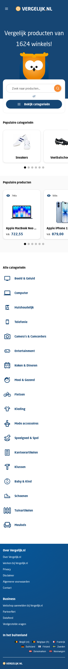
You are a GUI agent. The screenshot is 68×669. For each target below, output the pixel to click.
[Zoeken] (57, 88)
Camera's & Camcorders (30, 336)
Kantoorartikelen (26, 452)
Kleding (20, 409)
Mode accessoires (26, 423)
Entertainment (25, 351)
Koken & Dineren (26, 365)
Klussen (20, 467)
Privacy (7, 569)
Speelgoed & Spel (27, 438)
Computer (21, 293)
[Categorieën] (6, 8)
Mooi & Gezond (25, 380)
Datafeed (8, 617)
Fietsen (20, 394)
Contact (7, 587)
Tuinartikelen (24, 510)
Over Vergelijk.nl (12, 556)
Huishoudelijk (24, 307)
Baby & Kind (23, 481)
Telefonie (21, 322)
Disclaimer (8, 575)
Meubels (20, 525)
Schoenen (21, 496)
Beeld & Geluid (25, 278)
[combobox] (34, 88)
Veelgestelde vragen (14, 623)
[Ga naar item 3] (32, 167)
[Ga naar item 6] (43, 167)
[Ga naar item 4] (36, 167)
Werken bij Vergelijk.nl (15, 563)
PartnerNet (9, 611)
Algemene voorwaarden (16, 581)
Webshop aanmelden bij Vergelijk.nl (23, 605)
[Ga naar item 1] (25, 167)
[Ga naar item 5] (39, 167)
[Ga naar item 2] (29, 167)
